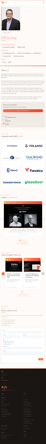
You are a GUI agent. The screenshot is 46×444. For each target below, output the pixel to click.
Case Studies (3, 429)
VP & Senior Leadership (28, 423)
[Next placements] (43, 218)
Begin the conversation (23, 110)
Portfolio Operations (27, 404)
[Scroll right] (42, 273)
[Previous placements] (2, 218)
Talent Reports (3, 436)
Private (2, 402)
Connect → (7, 124)
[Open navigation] (43, 2)
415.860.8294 (7, 121)
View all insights (23, 294)
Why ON (25, 435)
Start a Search (4, 380)
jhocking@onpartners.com (10, 117)
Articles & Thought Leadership (6, 435)
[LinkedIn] (2, 378)
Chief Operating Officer (27, 416)
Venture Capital (4, 405)
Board (9, 62)
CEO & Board (26, 401)
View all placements (23, 243)
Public (2, 401)
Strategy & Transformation (28, 405)
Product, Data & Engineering (24, 53)
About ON (25, 433)
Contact (25, 436)
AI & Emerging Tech (4, 409)
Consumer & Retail (4, 411)
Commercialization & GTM (8, 53)
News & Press (3, 438)
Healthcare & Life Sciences (5, 413)
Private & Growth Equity (5, 404)
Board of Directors (27, 421)
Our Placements (4, 428)
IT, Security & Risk (6, 56)
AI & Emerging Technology (8, 47)
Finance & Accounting (18, 56)
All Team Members (27, 428)
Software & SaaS (21, 47)
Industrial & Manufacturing (5, 414)
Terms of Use (18, 442)
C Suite (4, 62)
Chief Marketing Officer (27, 413)
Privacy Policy (13, 442)
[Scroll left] (3, 273)
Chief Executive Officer (27, 409)
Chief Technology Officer (28, 414)
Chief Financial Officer (27, 411)
